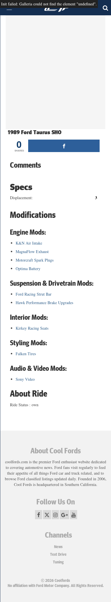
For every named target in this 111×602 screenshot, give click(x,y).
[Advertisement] (55, 73)
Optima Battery (28, 268)
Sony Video (25, 379)
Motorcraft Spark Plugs (35, 260)
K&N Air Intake (29, 243)
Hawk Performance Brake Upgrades (44, 302)
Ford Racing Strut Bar (34, 294)
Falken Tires (26, 353)
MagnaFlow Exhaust (32, 251)
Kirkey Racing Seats (32, 328)
